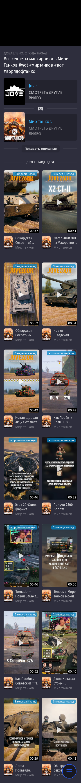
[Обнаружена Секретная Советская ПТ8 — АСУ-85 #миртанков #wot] (59, 729)
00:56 (72, 584)
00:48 (72, 758)
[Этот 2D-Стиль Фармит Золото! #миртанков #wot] (21, 468)
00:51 (72, 231)
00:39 (34, 758)
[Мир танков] (8, 242)
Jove (33, 85)
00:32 (72, 497)
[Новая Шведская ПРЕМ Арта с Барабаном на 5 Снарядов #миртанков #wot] (59, 294)
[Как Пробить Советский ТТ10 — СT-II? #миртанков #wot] (21, 642)
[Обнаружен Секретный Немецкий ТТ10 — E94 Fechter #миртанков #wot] (21, 294)
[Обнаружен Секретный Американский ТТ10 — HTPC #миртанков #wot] (21, 201)
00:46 (34, 497)
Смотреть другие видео (45, 95)
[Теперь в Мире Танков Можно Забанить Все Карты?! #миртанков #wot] (59, 555)
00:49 (72, 410)
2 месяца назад (63, 527)
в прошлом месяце (61, 353)
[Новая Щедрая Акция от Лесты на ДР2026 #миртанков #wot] (21, 381)
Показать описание (41, 148)
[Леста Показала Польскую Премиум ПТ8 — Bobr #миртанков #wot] (21, 729)
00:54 (72, 323)
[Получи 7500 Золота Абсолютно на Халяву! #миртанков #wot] (59, 468)
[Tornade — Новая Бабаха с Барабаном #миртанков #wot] (21, 555)
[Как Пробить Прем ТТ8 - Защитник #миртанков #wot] (59, 381)
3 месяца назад (25, 701)
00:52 (34, 323)
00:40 (72, 671)
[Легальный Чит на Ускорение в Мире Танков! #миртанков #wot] (59, 201)
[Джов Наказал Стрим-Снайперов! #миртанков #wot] (59, 642)
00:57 (34, 231)
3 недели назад (25, 174)
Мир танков (40, 121)
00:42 (34, 410)
